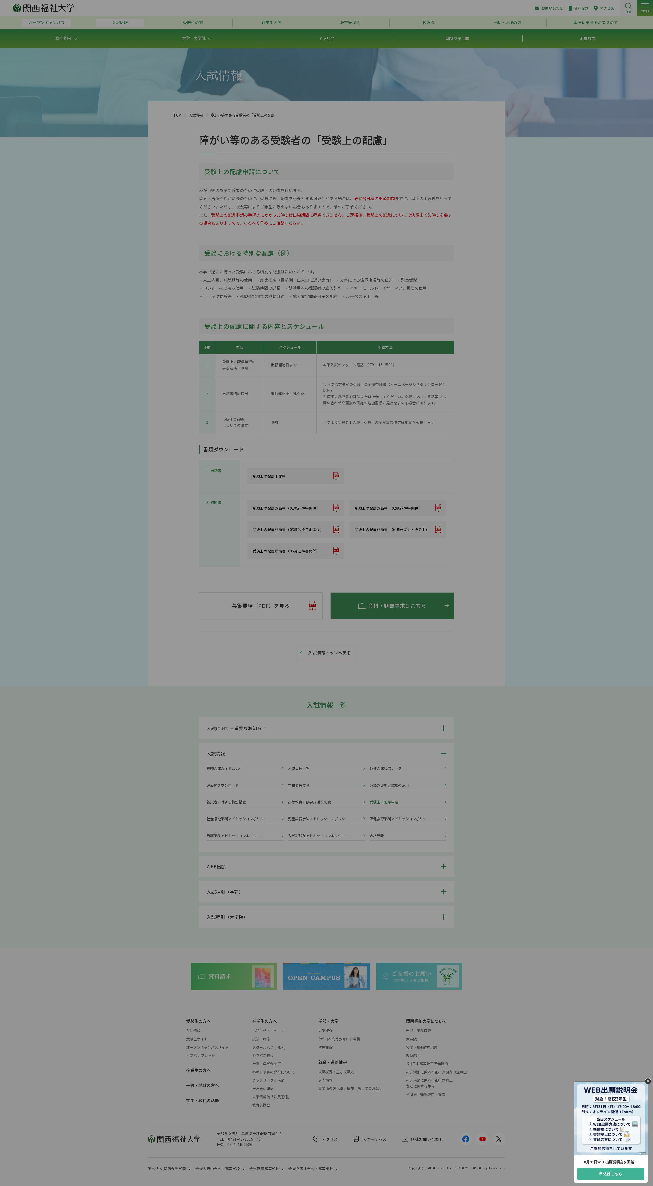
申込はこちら (610, 1174)
